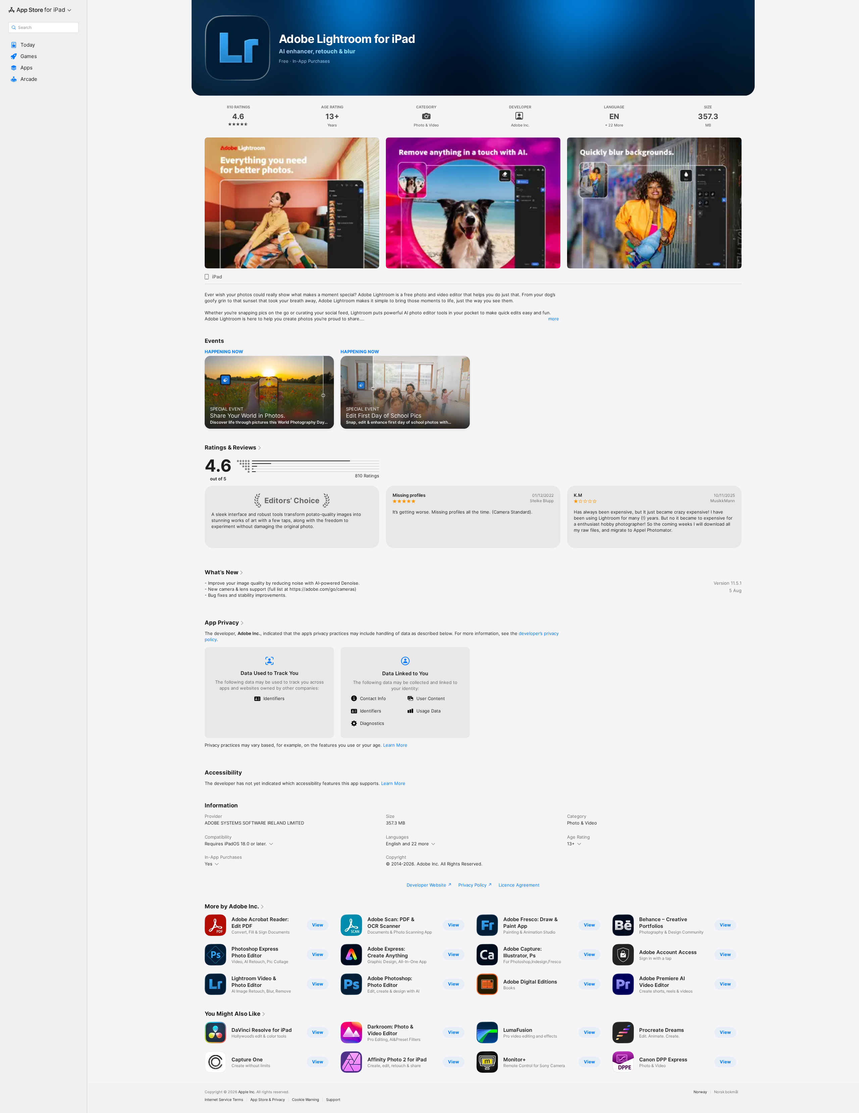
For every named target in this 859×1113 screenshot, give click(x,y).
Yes (208, 863)
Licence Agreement (519, 885)
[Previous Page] (198, 203)
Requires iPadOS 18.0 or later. (236, 843)
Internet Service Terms (224, 1100)
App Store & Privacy (267, 1100)
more (553, 318)
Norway (700, 1092)
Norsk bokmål (726, 1092)
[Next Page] (748, 203)
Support (333, 1100)
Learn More (395, 745)
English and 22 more (407, 843)
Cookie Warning (305, 1100)
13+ (571, 843)
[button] (43, 45)
